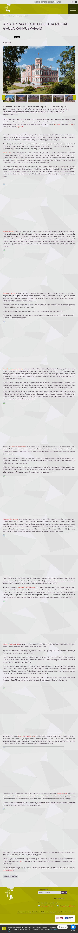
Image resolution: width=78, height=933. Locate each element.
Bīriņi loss (7, 153)
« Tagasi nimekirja (10, 876)
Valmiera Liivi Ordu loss (26, 587)
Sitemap (71, 912)
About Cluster (36, 912)
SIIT (21, 861)
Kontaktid (20, 912)
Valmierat (56, 124)
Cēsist (71, 124)
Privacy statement (54, 912)
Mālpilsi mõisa (8, 232)
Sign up (44, 2)
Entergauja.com (8, 870)
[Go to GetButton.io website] (73, 931)
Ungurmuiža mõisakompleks (18, 446)
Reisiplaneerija (54, 2)
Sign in (37, 2)
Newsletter (28, 912)
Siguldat (20, 127)
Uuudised (24, 16)
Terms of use (64, 912)
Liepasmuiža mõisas (10, 519)
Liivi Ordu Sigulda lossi (26, 736)
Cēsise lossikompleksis (11, 644)
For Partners (44, 912)
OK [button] (4, 928)
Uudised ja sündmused (14, 16)
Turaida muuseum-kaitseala (13, 369)
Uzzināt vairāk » (54, 903)
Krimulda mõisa (9, 293)
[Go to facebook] (73, 927)
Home (5, 16)
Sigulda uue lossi (62, 793)
